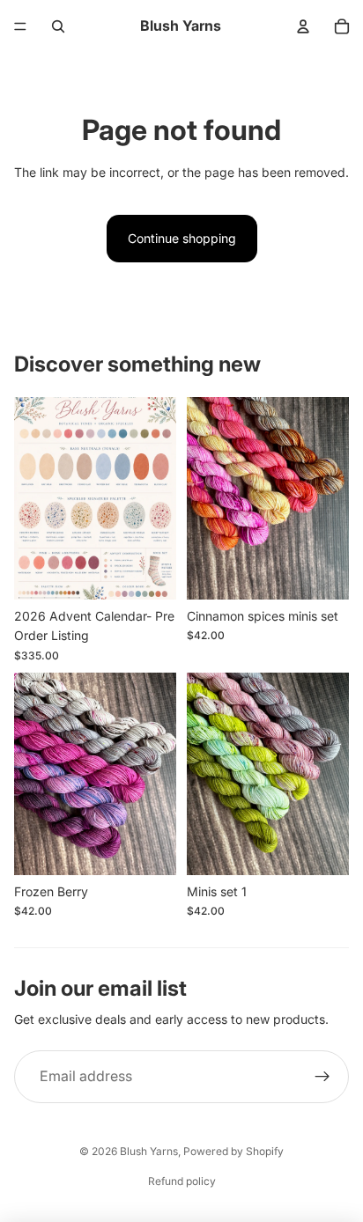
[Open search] (58, 26)
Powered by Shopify (233, 1151)
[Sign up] (322, 1076)
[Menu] (20, 26)
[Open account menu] (303, 26)
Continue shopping (182, 238)
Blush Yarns (149, 1151)
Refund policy (182, 1181)
